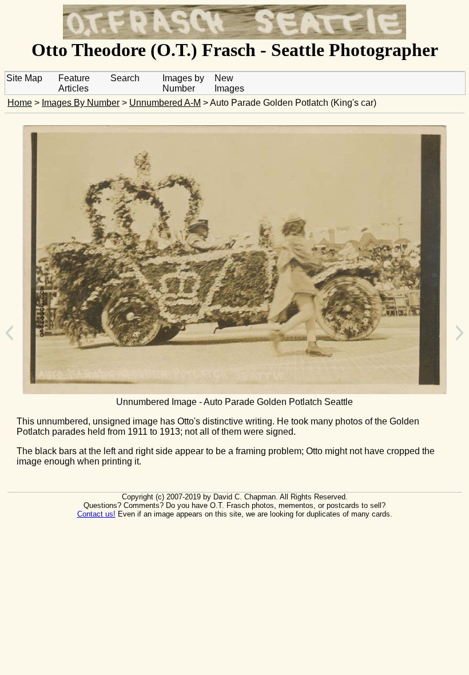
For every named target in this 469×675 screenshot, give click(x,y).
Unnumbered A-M (165, 103)
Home (19, 103)
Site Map (24, 78)
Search (125, 78)
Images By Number (81, 103)
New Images (229, 83)
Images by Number (183, 83)
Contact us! (96, 514)
